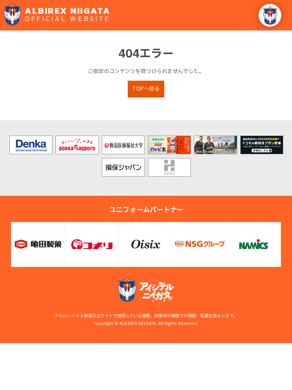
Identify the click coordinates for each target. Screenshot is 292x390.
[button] (270, 15)
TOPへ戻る (146, 89)
